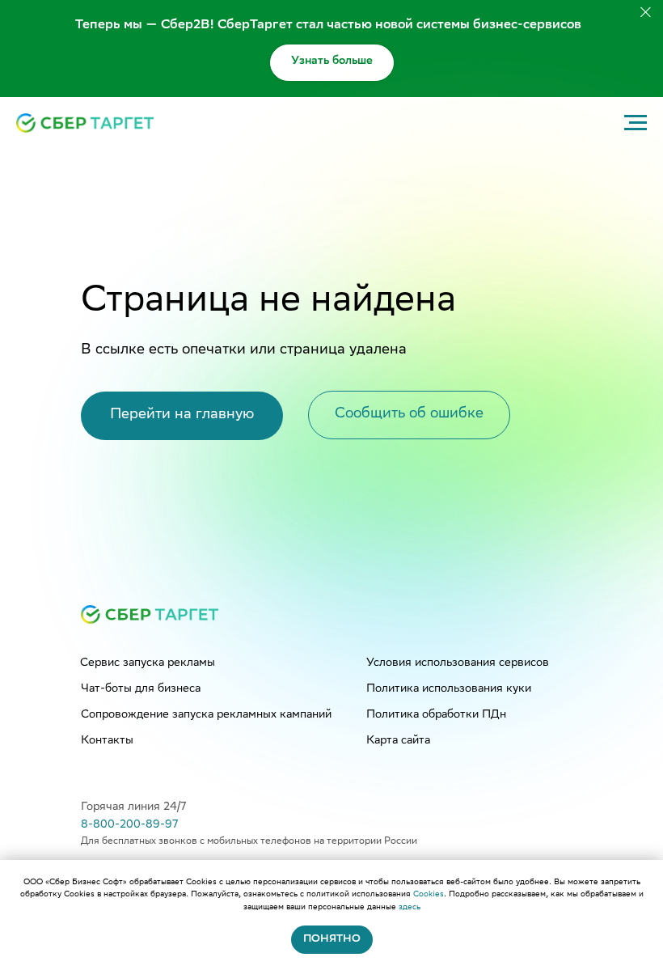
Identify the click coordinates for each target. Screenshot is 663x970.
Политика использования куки (448, 689)
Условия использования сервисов (457, 663)
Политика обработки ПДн (436, 715)
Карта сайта (398, 741)
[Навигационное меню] (635, 123)
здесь (409, 907)
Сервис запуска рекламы (147, 663)
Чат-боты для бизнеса (141, 689)
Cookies (428, 894)
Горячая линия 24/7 (133, 807)
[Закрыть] (645, 12)
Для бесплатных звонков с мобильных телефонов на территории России (249, 842)
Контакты (107, 741)
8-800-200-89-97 (129, 825)
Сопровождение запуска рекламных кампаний (206, 715)
